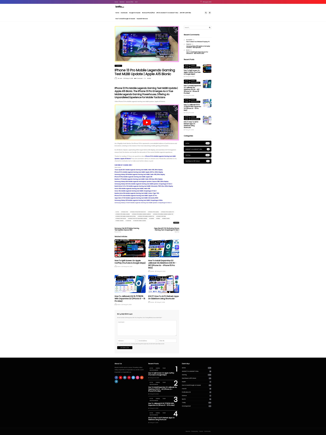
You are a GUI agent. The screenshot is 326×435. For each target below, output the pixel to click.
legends (152, 218)
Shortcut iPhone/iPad (148, 13)
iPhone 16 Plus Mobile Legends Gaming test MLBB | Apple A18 (133, 177)
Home (116, 2)
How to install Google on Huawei (125, 18)
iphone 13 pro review (121, 218)
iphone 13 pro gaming (154, 212)
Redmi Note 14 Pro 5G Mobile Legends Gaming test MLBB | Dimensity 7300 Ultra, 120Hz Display (144, 186)
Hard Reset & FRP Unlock (189, 378)
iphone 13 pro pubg (161, 216)
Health (184, 381)
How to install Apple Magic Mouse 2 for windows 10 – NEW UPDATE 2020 (197, 52)
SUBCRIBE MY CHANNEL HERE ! (123, 165)
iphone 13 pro (125, 212)
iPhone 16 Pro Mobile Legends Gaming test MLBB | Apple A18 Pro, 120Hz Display (139, 172)
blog (187, 50)
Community (207, 431)
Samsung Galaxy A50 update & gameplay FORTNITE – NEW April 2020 (198, 46)
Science (184, 395)
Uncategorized (121, 243)
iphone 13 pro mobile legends (123, 214)
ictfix (117, 212)
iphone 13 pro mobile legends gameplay (142, 214)
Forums (201, 431)
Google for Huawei (134, 13)
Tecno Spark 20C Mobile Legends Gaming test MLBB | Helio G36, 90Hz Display (139, 170)
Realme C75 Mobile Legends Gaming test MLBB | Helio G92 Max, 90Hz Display (138, 179)
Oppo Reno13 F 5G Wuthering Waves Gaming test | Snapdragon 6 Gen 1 (166, 230)
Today (132, 241)
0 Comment (139, 78)
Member (122, 2)
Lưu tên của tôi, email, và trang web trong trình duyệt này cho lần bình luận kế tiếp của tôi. (141, 343)
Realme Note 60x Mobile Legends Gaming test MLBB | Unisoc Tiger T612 (137, 193)
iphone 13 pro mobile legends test (146, 216)
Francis (188, 44)
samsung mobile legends (140, 220)
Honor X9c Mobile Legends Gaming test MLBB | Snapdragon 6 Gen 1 (136, 191)
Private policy (194, 431)
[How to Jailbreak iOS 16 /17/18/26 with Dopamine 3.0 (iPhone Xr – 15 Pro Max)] (130, 284)
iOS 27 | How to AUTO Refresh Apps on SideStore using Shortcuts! (163, 297)
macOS (184, 388)
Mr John (120, 78)
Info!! (136, 2)
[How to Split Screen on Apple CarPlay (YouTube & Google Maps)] (130, 248)
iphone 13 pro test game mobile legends (138, 218)
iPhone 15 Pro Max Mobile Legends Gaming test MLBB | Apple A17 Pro (136, 195)
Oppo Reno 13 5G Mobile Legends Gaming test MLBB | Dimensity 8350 (136, 198)
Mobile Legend (166, 218)
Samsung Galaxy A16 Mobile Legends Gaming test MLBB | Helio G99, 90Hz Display (140, 174)
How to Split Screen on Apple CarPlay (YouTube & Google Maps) (130, 261)
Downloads (124, 13)
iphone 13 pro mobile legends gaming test (163, 214)
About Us (188, 431)
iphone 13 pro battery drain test (138, 212)
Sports (184, 399)
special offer (129, 2)
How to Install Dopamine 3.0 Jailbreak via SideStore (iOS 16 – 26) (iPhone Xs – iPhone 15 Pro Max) (162, 264)
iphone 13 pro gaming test (168, 212)
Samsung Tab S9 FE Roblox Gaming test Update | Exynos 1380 (127, 230)
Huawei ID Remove (142, 18)
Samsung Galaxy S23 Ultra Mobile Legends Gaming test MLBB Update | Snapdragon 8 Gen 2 (143, 184)
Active (119, 241)
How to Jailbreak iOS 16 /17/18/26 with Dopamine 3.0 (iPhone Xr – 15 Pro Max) (130, 298)
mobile (158, 218)
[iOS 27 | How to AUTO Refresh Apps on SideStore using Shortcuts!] (163, 284)
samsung (129, 220)
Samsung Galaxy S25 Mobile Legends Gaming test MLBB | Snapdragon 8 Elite (139, 200)
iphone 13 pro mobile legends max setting (126, 216)
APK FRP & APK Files (185, 13)
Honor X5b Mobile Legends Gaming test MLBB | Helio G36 (132, 188)
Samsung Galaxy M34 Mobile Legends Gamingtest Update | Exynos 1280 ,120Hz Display (141, 181)
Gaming (118, 65)
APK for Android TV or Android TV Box (167, 13)
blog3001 (189, 40)
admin (119, 266)
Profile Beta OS (186, 392)
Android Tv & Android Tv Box (190, 371)
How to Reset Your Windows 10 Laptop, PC (198, 41)
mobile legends (120, 220)
